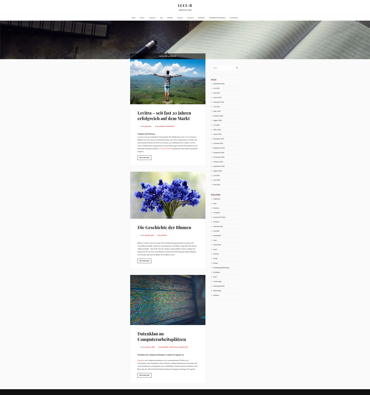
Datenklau (141, 360)
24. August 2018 (149, 347)
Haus (215, 240)
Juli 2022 (216, 88)
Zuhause (180, 18)
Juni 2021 (216, 106)
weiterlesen (144, 157)
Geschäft (216, 231)
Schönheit (201, 18)
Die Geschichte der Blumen (164, 227)
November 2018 (218, 157)
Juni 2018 (216, 180)
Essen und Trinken (219, 217)
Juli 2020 (216, 125)
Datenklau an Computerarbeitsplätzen (161, 336)
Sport (215, 277)
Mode (134, 18)
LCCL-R (185, 5)
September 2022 (219, 84)
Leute (215, 249)
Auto (161, 18)
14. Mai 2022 (147, 126)
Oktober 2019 (218, 143)
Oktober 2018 (218, 162)
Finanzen (190, 18)
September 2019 (219, 148)
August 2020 (217, 120)
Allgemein (161, 126)
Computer (152, 18)
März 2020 (217, 129)
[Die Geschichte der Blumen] (167, 195)
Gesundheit (170, 126)
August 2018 (217, 171)
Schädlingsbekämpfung (217, 18)
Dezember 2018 (218, 152)
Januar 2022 (217, 97)
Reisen (142, 18)
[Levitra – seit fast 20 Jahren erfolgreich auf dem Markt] (167, 81)
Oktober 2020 (218, 116)
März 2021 (217, 111)
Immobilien (217, 245)
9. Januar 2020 (148, 235)
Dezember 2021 (218, 102)
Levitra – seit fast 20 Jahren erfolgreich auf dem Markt (164, 115)
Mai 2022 (216, 93)
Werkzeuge (217, 290)
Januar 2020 (217, 134)
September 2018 (219, 166)
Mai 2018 (216, 185)
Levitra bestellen (165, 148)
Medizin (170, 18)
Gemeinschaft (218, 226)
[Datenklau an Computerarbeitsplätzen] (167, 300)
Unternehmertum (219, 286)
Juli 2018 (216, 175)
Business (216, 208)
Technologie (234, 18)
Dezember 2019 (218, 139)
